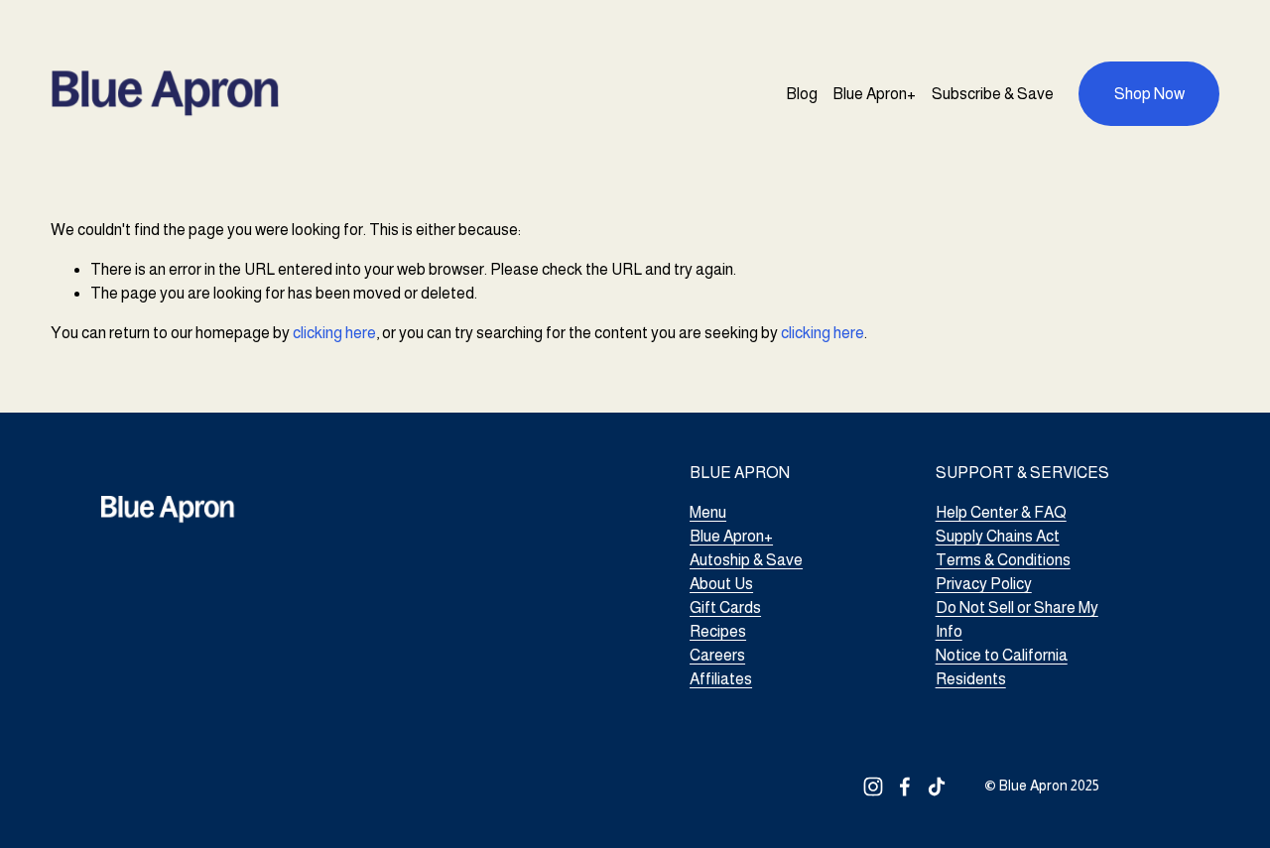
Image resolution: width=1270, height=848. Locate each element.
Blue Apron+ (874, 93)
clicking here (334, 332)
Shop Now (1149, 93)
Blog (802, 93)
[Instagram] (873, 786)
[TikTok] (937, 786)
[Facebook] (905, 786)
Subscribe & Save (993, 93)
